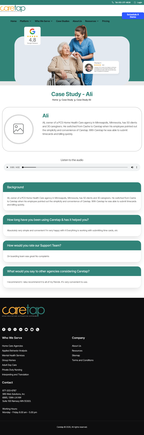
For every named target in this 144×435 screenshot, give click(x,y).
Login (139, 2)
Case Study (67, 99)
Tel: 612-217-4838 (122, 2)
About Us (77, 21)
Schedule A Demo (133, 15)
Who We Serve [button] (42, 21)
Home (14, 21)
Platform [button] (24, 21)
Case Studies (62, 21)
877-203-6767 (9, 390)
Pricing (105, 21)
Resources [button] (90, 21)
